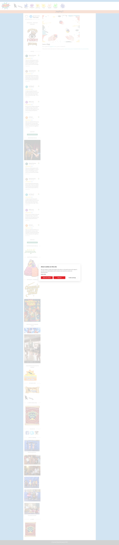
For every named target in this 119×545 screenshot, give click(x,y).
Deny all (59, 277)
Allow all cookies (47, 277)
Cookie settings (72, 277)
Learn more (43, 274)
